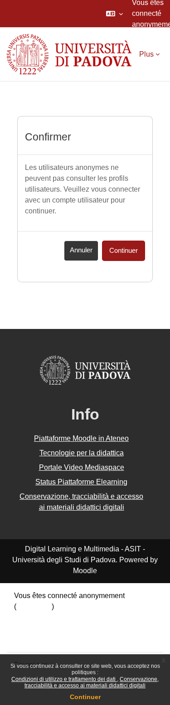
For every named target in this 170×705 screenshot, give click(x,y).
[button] (114, 13)
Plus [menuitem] (146, 54)
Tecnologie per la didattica (81, 453)
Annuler (81, 250)
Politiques (30, 628)
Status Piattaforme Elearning (81, 482)
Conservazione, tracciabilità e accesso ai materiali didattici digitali (91, 682)
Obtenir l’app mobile (46, 639)
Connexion (34, 606)
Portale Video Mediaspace (81, 467)
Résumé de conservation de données (74, 617)
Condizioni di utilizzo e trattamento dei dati (64, 679)
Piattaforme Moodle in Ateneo (81, 438)
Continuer (85, 696)
